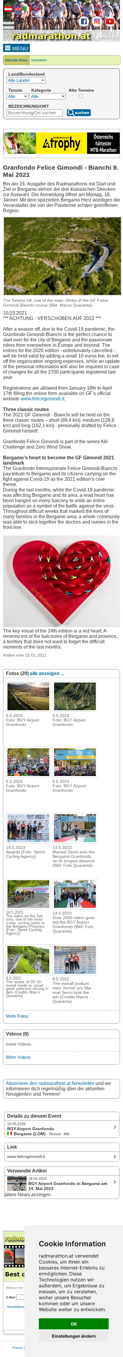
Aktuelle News (16, 60)
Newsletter (39, 60)
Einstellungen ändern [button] (74, 1336)
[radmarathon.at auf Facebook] (83, 25)
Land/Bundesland (26, 74)
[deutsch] (7, 10)
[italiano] (27, 10)
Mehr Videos (18, 1057)
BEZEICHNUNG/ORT (28, 106)
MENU (19, 48)
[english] (17, 10)
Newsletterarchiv (19, 1306)
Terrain (15, 90)
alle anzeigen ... (47, 673)
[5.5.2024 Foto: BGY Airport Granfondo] (28, 710)
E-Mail (10, 1297)
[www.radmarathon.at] (48, 40)
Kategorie (41, 90)
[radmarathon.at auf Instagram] (96, 25)
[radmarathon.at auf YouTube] (109, 25)
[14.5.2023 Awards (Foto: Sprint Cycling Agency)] (28, 841)
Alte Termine (81, 90)
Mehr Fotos (17, 1016)
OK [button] (74, 1323)
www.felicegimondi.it (42, 398)
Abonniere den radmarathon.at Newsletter (50, 1083)
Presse (18, 1348)
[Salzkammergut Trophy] (61, 152)
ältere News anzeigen (27, 1194)
